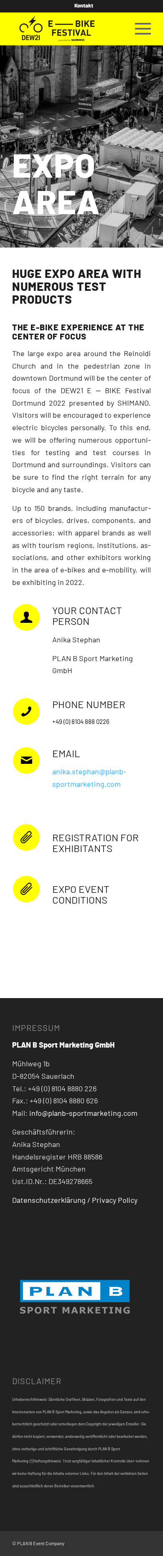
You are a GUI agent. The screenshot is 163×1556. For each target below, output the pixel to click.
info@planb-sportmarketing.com (83, 1113)
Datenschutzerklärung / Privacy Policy (75, 1200)
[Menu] (139, 28)
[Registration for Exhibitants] (26, 837)
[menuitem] (83, 6)
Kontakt (83, 6)
